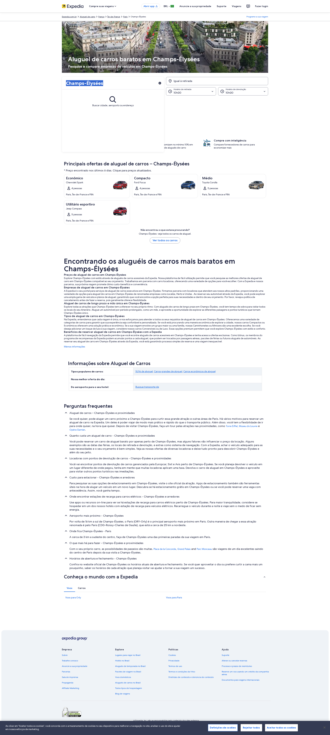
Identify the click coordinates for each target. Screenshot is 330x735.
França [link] (101, 16)
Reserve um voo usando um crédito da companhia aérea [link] (245, 673)
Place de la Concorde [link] (164, 549)
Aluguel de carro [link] (87, 16)
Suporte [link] (225, 655)
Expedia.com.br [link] (69, 16)
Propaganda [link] (67, 682)
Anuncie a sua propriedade (195, 6)
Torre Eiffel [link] (232, 426)
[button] (165, 113)
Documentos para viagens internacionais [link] (240, 680)
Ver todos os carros (165, 240)
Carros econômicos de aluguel (199, 371)
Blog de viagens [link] (122, 693)
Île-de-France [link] (113, 16)
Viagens (236, 6)
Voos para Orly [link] (73, 597)
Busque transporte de (147, 386)
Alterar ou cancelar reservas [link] (234, 660)
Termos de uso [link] (175, 666)
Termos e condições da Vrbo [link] (181, 671)
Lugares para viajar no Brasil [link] (127, 655)
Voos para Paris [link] (174, 597)
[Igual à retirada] (217, 81)
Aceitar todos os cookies (281, 727)
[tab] (69, 588)
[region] (165, 728)
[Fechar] (324, 727)
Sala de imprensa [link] (70, 677)
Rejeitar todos (251, 727)
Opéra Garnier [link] (77, 429)
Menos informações (74, 346)
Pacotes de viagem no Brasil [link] (128, 671)
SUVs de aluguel (144, 371)
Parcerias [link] (66, 671)
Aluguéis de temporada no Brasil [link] (130, 666)
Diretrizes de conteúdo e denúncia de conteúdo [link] (191, 677)
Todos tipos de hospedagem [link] (128, 688)
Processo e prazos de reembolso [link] (237, 666)
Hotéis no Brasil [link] (122, 660)
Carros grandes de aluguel (168, 371)
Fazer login (261, 6)
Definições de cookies (223, 727)
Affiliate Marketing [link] (70, 688)
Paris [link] (125, 16)
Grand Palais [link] (184, 549)
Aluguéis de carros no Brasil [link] (128, 682)
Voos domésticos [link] (123, 677)
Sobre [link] (65, 655)
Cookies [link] (172, 655)
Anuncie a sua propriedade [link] (74, 666)
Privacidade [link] (173, 660)
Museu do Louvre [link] (248, 426)
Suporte (221, 6)
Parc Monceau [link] (204, 549)
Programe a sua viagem (257, 16)
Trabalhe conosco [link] (70, 660)
